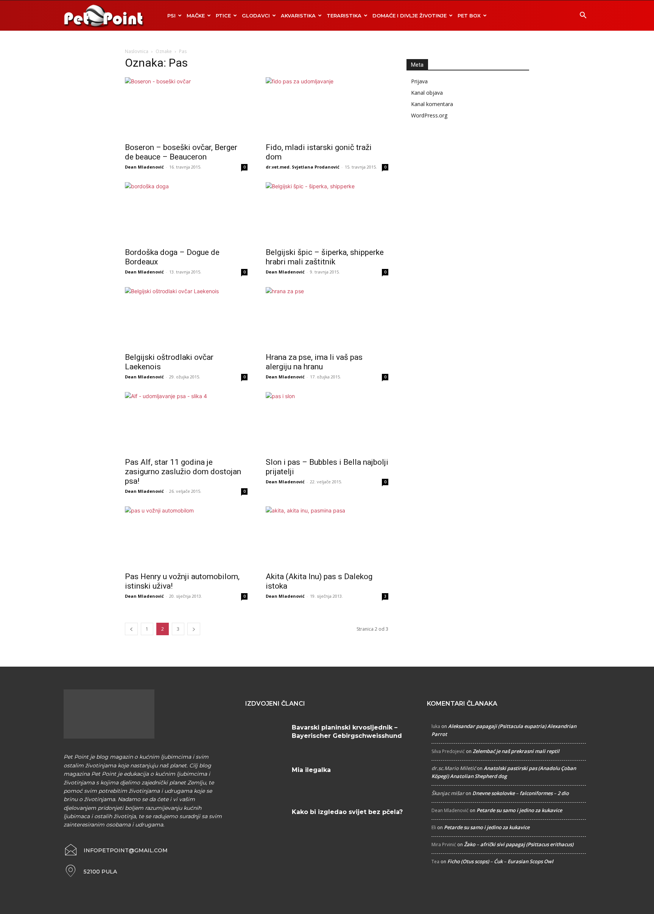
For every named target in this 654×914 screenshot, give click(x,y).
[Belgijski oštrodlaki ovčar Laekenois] (186, 317)
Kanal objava (427, 92)
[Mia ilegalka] (265, 779)
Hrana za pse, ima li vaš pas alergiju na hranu (314, 362)
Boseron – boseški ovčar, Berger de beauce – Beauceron (181, 152)
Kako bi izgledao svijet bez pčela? (347, 812)
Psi (171, 15)
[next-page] (193, 629)
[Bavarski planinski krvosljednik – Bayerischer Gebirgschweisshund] (265, 736)
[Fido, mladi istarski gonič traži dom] (327, 107)
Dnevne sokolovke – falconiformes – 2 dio (520, 793)
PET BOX (469, 15)
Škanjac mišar (447, 793)
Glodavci (256, 15)
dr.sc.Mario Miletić (453, 768)
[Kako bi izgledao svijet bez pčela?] (265, 821)
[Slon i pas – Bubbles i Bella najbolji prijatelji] (327, 422)
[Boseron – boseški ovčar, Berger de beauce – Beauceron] (186, 107)
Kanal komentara (432, 104)
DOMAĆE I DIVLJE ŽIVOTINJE (409, 15)
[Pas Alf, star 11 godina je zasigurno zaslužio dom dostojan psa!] (186, 422)
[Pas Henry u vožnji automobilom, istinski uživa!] (186, 536)
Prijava (419, 81)
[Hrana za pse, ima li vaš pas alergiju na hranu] (327, 317)
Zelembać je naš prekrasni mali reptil (516, 751)
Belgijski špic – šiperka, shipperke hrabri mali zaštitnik (325, 257)
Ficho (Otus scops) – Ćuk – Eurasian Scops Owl (500, 861)
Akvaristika (298, 15)
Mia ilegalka (311, 769)
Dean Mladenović (144, 167)
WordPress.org (429, 115)
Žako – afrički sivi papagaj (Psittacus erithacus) (518, 844)
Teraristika (344, 15)
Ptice (223, 15)
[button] (583, 16)
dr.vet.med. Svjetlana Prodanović (302, 167)
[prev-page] (131, 629)
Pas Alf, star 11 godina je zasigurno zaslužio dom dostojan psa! (183, 472)
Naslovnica (136, 51)
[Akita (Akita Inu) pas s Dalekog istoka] (327, 536)
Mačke (196, 15)
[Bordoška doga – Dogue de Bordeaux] (186, 212)
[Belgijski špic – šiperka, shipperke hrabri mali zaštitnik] (327, 212)
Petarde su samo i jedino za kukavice (519, 810)
